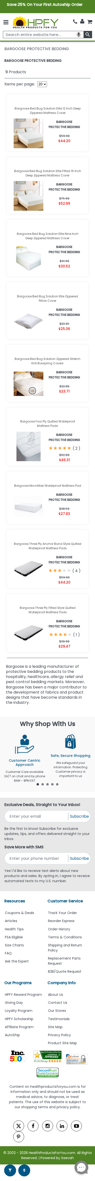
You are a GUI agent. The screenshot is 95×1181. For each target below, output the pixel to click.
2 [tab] (42, 784)
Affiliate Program (19, 1027)
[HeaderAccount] (82, 21)
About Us (55, 994)
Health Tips (14, 929)
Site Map (55, 1027)
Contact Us (57, 1002)
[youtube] (76, 1125)
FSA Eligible (14, 937)
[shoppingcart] (89, 22)
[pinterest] (18, 1136)
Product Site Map (62, 1043)
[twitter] (18, 1125)
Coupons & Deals (19, 912)
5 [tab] (57, 784)
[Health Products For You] (35, 22)
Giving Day (14, 1002)
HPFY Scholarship (19, 1018)
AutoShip (12, 1035)
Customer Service (65, 901)
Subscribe (79, 816)
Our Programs (18, 982)
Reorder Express (61, 920)
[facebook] (33, 1125)
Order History (59, 929)
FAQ (8, 953)
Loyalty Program (18, 1010)
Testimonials (59, 1018)
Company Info (62, 982)
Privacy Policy (59, 1035)
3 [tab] (47, 784)
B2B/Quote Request (64, 971)
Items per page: (19, 84)
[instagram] (47, 1125)
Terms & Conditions (65, 937)
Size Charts (14, 945)
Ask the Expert (17, 961)
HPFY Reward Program (23, 994)
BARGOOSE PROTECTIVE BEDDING (33, 60)
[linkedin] (62, 1125)
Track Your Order (62, 912)
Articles (11, 920)
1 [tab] (37, 784)
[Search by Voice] (79, 34)
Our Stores (57, 1010)
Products (15, 72)
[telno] (75, 22)
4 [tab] (52, 784)
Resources (14, 901)
